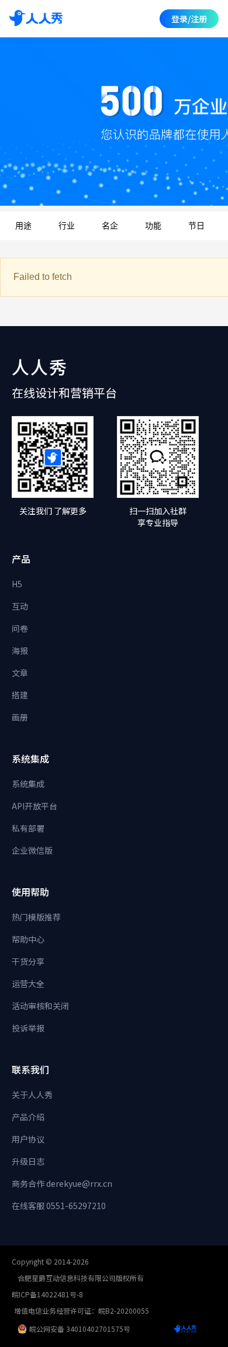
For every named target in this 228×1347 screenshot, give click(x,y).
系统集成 (28, 783)
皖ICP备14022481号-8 (47, 1294)
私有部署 (28, 828)
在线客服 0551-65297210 (59, 1205)
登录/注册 (189, 19)
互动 (20, 606)
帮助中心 (28, 939)
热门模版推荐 (36, 917)
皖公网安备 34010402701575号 (79, 1329)
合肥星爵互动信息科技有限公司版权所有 (81, 1278)
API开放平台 (34, 806)
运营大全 (28, 983)
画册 (20, 717)
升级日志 (28, 1161)
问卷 (20, 628)
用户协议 (28, 1139)
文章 (20, 672)
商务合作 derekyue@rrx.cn (62, 1183)
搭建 (20, 695)
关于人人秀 (32, 1094)
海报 (20, 650)
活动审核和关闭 (40, 1006)
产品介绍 (28, 1117)
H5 (17, 584)
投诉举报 (28, 1028)
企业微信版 (32, 850)
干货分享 (28, 961)
